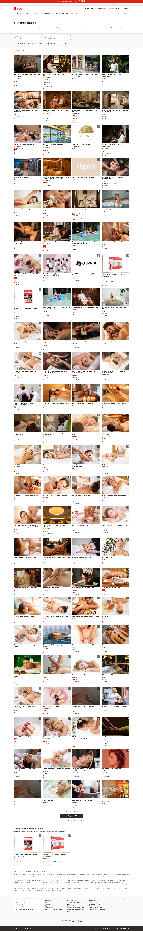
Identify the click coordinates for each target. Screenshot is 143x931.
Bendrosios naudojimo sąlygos (53, 909)
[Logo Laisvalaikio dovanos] (19, 9)
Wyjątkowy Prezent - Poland (97, 909)
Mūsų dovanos (49, 904)
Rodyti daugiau (64, 29)
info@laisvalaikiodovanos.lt (25, 909)
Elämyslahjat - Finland (95, 904)
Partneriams (48, 900)
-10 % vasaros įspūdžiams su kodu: (68, 1)
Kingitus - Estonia (94, 906)
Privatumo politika (72, 900)
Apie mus (47, 902)
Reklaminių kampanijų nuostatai (75, 907)
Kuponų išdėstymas (72, 906)
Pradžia (15, 17)
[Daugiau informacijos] (51, 82)
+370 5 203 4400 (22, 902)
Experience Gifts (93, 902)
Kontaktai (69, 911)
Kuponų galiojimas (50, 906)
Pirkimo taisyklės (49, 907)
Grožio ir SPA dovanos (24, 17)
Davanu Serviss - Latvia (95, 907)
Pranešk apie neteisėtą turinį (75, 909)
